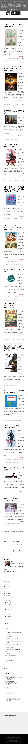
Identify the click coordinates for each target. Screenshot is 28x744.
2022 (6, 586)
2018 (6, 595)
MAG (5, 385)
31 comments (13, 493)
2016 (6, 600)
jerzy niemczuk (14, 261)
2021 (6, 588)
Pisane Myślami (9, 686)
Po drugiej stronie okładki (11, 691)
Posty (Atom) (11, 533)
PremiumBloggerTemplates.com (14, 741)
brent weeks (21, 383)
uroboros (6, 181)
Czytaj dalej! (20, 56)
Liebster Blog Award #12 (14, 271)
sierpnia (8, 611)
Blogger (19, 737)
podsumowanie (13, 523)
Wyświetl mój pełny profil (9, 571)
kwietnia (8, 621)
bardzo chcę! (14, 383)
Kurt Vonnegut (17, 58)
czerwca (8, 616)
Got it (17, 9)
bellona (12, 58)
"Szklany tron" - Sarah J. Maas (14, 426)
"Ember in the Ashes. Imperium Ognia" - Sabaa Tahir (14, 69)
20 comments (16, 139)
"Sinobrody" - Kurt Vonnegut (14, 25)
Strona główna (14, 531)
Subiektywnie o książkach (11, 676)
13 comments (15, 385)
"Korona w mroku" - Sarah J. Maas (14, 146)
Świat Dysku (16, 339)
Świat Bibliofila (9, 696)
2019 (6, 593)
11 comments (7, 525)
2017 (6, 598)
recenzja (16, 104)
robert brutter (9, 263)
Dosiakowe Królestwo (10, 681)
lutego (8, 625)
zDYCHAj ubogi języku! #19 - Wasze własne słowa (14, 189)
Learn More (12, 9)
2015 (6, 666)
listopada (8, 604)
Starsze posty (20, 531)
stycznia (8, 628)
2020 (6, 591)
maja (7, 618)
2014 (6, 668)
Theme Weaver (14, 738)
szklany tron (19, 180)
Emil (12, 139)
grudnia (8, 602)
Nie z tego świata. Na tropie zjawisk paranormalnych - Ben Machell (12, 683)
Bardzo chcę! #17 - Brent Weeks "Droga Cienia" (14, 348)
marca (8, 623)
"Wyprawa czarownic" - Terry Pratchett (14, 305)
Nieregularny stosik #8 (14, 112)
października (9, 607)
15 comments (16, 220)
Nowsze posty (7, 531)
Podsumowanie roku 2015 (14, 469)
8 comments (18, 181)
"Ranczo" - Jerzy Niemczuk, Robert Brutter (14, 227)
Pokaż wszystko (21, 702)
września (8, 609)
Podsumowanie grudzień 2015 (11, 499)
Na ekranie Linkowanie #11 (14, 391)
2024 (6, 581)
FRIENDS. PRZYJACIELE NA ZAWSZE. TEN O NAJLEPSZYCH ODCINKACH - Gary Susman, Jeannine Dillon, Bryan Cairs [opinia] (14, 698)
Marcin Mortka (13, 178)
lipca (7, 614)
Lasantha (16, 740)
